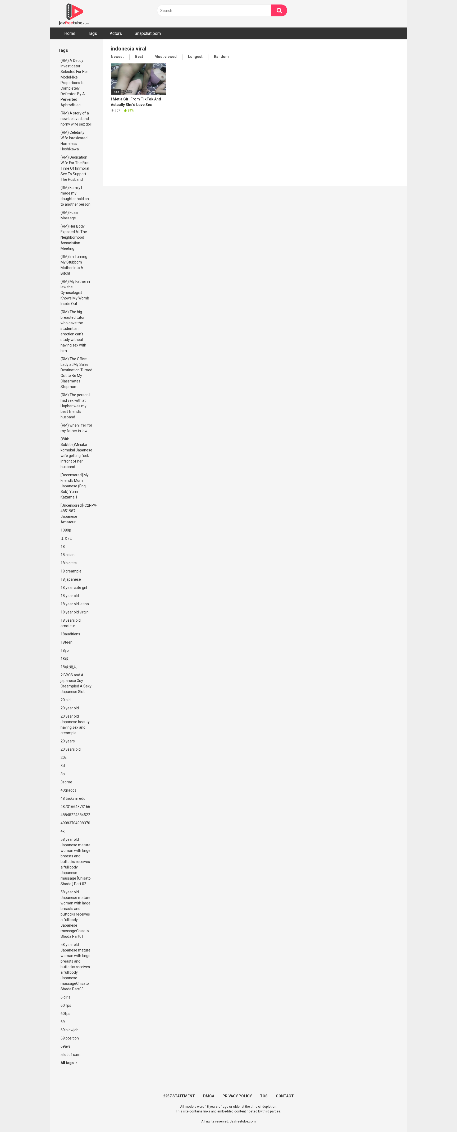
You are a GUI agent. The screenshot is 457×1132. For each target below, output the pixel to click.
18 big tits (69, 563)
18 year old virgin (75, 612)
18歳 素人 (69, 667)
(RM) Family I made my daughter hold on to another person (75, 196)
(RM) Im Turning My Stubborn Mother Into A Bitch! (74, 265)
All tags (68, 1063)
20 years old (71, 749)
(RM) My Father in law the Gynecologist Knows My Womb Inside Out (75, 292)
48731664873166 (75, 807)
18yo (65, 650)
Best (139, 56)
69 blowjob (70, 1030)
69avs (66, 1046)
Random (221, 56)
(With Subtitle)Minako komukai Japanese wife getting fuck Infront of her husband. (76, 453)
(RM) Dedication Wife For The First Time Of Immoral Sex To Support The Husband (75, 168)
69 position (70, 1038)
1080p (66, 530)
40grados (68, 790)
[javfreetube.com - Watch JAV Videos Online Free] (74, 13)
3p (63, 774)
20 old (66, 700)
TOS (264, 1096)
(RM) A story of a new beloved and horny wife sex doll (76, 118)
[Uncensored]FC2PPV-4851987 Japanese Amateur (78, 513)
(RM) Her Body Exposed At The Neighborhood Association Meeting (74, 237)
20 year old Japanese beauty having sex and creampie (75, 724)
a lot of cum (70, 1054)
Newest (117, 56)
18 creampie (71, 571)
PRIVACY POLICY (237, 1096)
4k (63, 831)
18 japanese (71, 579)
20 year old (70, 708)
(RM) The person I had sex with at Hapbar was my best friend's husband (75, 406)
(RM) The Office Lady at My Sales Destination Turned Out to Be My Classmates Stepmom (76, 373)
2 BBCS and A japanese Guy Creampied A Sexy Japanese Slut (76, 683)
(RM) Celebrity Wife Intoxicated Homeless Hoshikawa (74, 140)
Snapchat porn (148, 33)
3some (66, 782)
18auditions (70, 634)
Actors (116, 33)
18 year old (70, 596)
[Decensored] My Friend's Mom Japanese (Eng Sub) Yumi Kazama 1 (75, 486)
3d (63, 766)
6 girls (65, 997)
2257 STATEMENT (179, 1096)
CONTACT (285, 1096)
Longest (195, 56)
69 (63, 1022)
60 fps (66, 1005)
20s (64, 757)
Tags (92, 33)
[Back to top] (439, 1116)
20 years (68, 741)
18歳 (64, 659)
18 (63, 546)
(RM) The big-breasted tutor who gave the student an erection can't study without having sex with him (73, 331)
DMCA (208, 1096)
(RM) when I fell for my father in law (76, 428)
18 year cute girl (74, 587)
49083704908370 (75, 823)
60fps (65, 1013)
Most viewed (165, 56)
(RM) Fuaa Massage (69, 215)
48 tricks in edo (73, 798)
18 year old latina (75, 604)
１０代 (66, 538)
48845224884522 (75, 815)
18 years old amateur (71, 623)
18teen (66, 642)
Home (69, 33)
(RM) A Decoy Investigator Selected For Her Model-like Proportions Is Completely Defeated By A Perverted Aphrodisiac (74, 82)
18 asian (68, 555)
